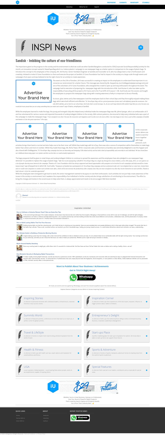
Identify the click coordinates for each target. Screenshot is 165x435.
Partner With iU (20, 418)
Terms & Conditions (29, 434)
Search (96, 7)
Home (18, 415)
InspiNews (111, 3)
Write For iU (83, 7)
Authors (45, 421)
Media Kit (46, 415)
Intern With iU (20, 421)
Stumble (145, 3)
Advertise (69, 7)
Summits (123, 3)
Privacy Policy (41, 434)
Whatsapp (134, 3)
